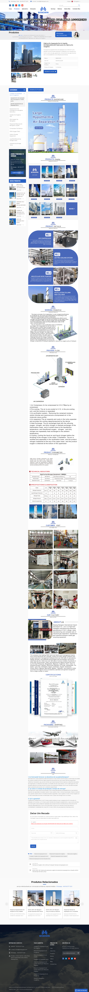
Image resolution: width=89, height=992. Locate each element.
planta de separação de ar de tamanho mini (39, 858)
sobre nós (67, 9)
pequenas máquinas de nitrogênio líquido (16, 124)
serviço (53, 9)
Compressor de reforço (16, 128)
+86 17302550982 (61, 35)
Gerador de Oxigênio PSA (15, 115)
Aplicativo (25, 9)
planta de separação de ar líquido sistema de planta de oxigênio (41, 963)
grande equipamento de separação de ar (17, 104)
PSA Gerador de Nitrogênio (14, 120)
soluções (33, 9)
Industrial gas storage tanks (15, 144)
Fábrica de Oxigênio (72, 853)
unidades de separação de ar (41, 959)
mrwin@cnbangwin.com (42, 1)
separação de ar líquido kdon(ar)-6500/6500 (21, 203)
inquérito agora (49, 71)
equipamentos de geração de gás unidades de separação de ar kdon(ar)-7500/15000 (21, 194)
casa (10, 9)
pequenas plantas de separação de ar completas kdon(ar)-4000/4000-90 (35, 910)
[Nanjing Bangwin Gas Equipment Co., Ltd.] (43, 10)
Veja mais (19, 190)
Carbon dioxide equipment (14, 135)
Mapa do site (12, 989)
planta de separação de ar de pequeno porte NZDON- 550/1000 (71, 910)
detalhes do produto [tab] (36, 89)
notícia (60, 9)
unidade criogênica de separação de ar (38, 856)
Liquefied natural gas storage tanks (15, 139)
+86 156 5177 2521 (24, 1)
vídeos (51, 958)
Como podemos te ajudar (17, 155)
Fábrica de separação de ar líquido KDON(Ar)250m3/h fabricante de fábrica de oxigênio (52, 823)
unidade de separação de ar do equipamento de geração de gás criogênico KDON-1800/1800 (21, 212)
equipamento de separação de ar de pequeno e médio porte (17, 99)
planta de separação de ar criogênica (40, 951)
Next (82, 904)
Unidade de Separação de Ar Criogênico (33, 35)
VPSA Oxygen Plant (15, 131)
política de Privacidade (26, 989)
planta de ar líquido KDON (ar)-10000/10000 (21, 186)
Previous (6, 904)
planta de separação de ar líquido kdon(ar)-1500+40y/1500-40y (21, 221)
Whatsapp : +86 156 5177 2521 (17, 167)
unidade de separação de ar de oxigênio (41, 947)
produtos (17, 9)
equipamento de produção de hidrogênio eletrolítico (16, 110)
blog (51, 961)
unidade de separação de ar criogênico (41, 974)
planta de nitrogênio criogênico (39, 979)
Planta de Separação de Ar (40, 853)
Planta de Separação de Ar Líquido (59, 856)
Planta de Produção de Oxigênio (57, 853)
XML (18, 989)
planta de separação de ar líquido (40, 955)
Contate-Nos (76, 9)
